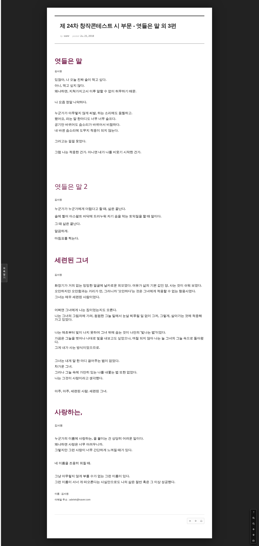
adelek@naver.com (79, 499)
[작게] (253, 523)
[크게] (253, 518)
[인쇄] (253, 540)
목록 (4, 273)
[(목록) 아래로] (253, 535)
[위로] (253, 529)
